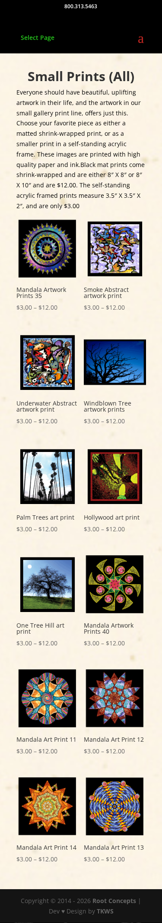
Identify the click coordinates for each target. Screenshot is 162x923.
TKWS (105, 911)
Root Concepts (114, 901)
